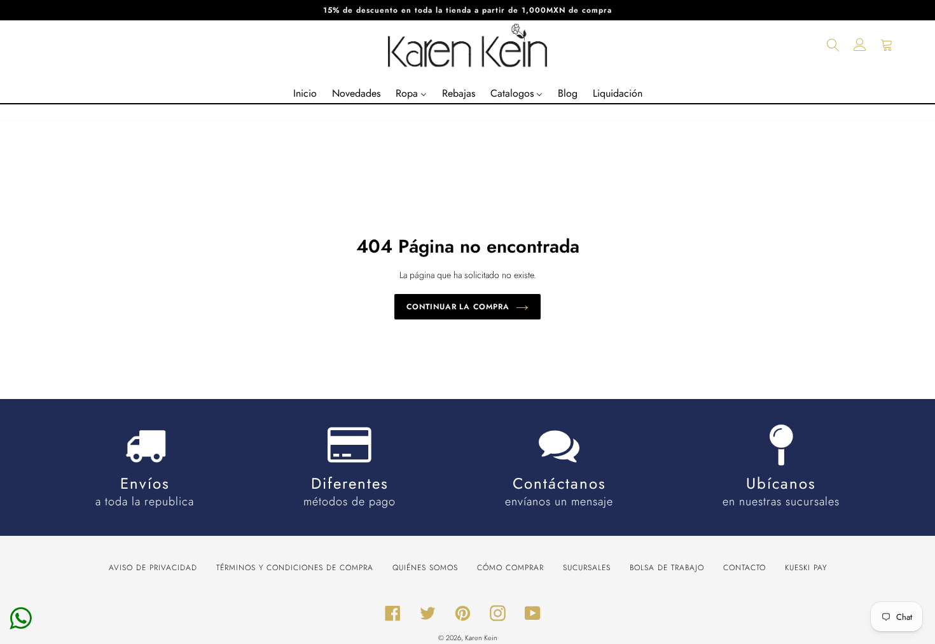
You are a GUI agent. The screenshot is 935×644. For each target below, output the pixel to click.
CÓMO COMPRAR (510, 567)
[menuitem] (305, 93)
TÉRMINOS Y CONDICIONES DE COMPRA (294, 567)
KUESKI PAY (806, 567)
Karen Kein (481, 638)
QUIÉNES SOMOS (425, 567)
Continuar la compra (457, 306)
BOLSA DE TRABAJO (667, 567)
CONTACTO (744, 567)
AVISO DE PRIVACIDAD (153, 567)
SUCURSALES (587, 567)
